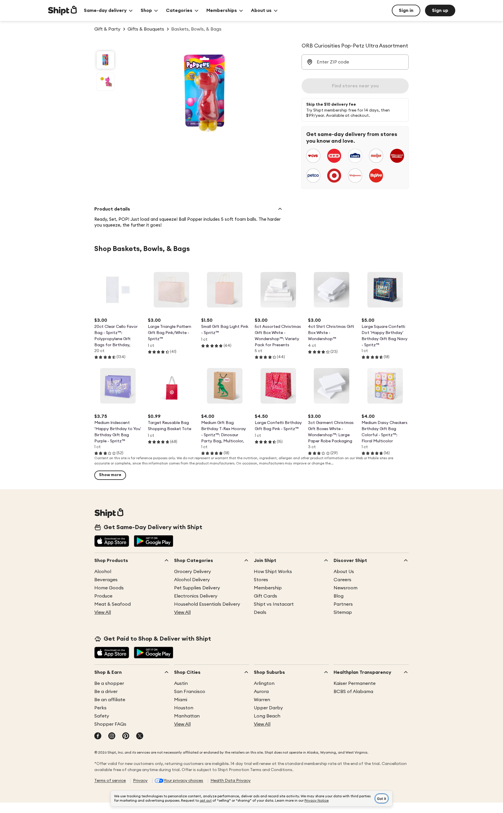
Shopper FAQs (110, 724)
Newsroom (345, 588)
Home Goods (109, 588)
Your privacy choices (183, 781)
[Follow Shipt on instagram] (111, 736)
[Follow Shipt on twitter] (139, 736)
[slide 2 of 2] (105, 82)
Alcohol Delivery (192, 579)
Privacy (140, 781)
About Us (344, 571)
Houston (183, 708)
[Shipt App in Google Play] (153, 541)
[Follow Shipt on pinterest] (125, 736)
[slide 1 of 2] (105, 60)
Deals (260, 612)
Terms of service (110, 781)
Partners (343, 604)
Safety (101, 716)
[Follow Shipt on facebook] (97, 736)
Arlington (264, 683)
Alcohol (102, 571)
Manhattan (187, 716)
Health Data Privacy (230, 781)
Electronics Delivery (195, 596)
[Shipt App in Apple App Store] (111, 541)
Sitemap (343, 612)
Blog (338, 596)
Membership (268, 588)
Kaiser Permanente (355, 683)
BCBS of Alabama (353, 691)
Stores (261, 579)
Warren (262, 699)
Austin (181, 683)
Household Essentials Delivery (207, 604)
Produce (103, 596)
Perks (100, 708)
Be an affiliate (109, 699)
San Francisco (189, 691)
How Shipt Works (273, 571)
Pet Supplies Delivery (197, 588)
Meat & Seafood (112, 604)
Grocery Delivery (192, 571)
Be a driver (106, 691)
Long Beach (267, 716)
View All (102, 612)
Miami (180, 699)
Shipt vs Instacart (274, 604)
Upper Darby (268, 708)
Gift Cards (265, 596)
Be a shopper (109, 683)
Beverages (106, 579)
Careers (342, 579)
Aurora (261, 691)
